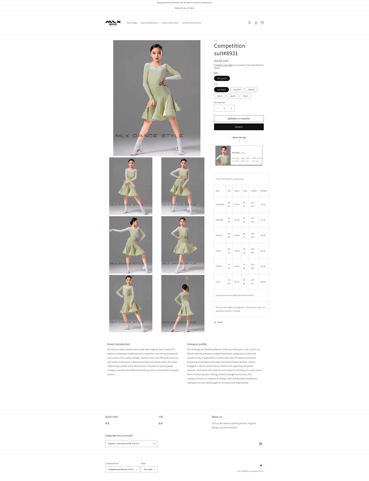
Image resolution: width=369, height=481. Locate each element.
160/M (233, 96)
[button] (249, 23)
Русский (148, 469)
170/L (245, 96)
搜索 (107, 423)
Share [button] (220, 322)
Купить (239, 126)
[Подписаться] (154, 443)
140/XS (251, 89)
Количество (219, 102)
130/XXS (237, 89)
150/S (219, 96)
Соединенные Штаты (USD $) (121, 469)
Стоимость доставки (223, 65)
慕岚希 (244, 471)
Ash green (222, 78)
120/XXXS (221, 89)
